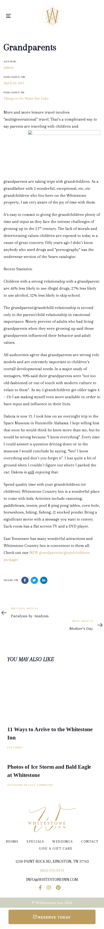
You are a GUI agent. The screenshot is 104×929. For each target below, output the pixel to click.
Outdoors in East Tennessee (30, 785)
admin (9, 67)
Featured (14, 747)
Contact (89, 841)
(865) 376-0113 (52, 870)
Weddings (62, 841)
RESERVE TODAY (54, 917)
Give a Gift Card (56, 848)
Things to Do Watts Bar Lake (26, 98)
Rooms (12, 841)
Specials (35, 841)
